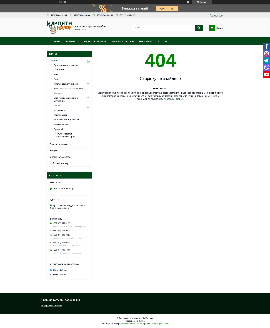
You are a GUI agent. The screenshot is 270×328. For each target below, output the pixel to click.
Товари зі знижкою (59, 144)
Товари (70, 41)
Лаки (56, 79)
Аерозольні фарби (173, 99)
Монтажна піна (61, 124)
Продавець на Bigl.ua (135, 321)
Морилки (58, 93)
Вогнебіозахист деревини (66, 119)
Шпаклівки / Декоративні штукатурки (66, 99)
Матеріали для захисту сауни (68, 88)
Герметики (59, 70)
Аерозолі (58, 129)
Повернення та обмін (51, 305)
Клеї (56, 74)
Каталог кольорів (123, 41)
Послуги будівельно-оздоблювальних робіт (65, 135)
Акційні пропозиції (94, 41)
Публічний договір (59, 163)
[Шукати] (199, 28)
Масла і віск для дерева (66, 84)
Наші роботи (147, 41)
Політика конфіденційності (157, 324)
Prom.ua (149, 318)
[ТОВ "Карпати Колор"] (59, 33)
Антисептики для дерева (66, 65)
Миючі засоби (60, 115)
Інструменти (59, 110)
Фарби (57, 105)
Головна (55, 41)
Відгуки (54, 150)
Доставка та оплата (60, 157)
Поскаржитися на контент (132, 324)
